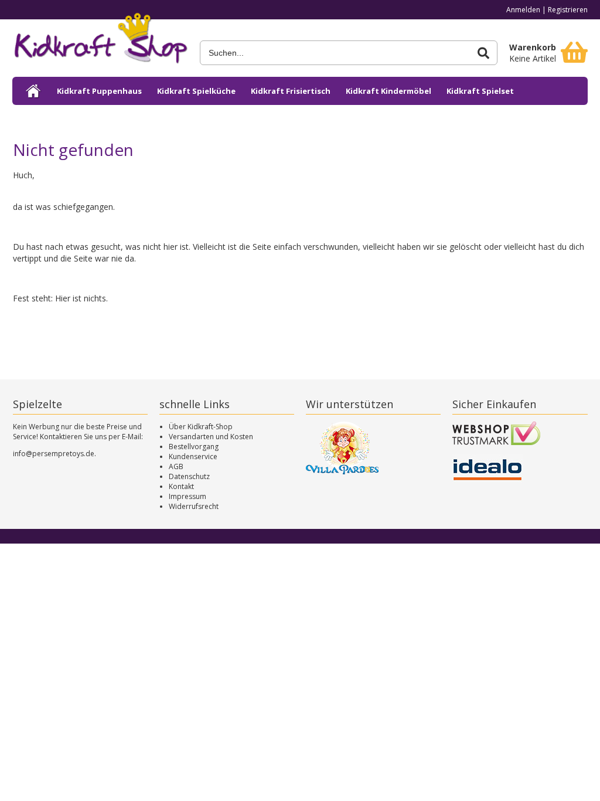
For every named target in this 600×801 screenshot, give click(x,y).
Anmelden (523, 10)
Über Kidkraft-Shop (201, 427)
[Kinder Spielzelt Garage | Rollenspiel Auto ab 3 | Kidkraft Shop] (33, 91)
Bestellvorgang (194, 447)
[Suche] (483, 53)
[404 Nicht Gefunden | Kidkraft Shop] (100, 42)
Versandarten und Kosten (211, 437)
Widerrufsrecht (194, 506)
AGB (176, 466)
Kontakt (181, 486)
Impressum (187, 496)
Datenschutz (189, 476)
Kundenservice (193, 456)
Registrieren (568, 10)
